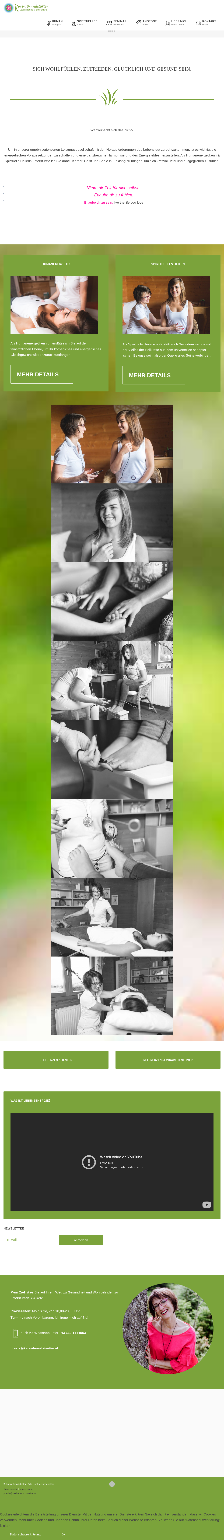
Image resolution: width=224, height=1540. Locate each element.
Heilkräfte (152, 350)
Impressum (25, 1489)
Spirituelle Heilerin (141, 344)
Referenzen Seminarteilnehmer (168, 1060)
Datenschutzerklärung (25, 1534)
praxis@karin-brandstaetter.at (34, 1348)
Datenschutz (10, 1489)
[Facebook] (112, 1484)
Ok (63, 1534)
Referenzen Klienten (56, 1060)
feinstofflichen (20, 349)
